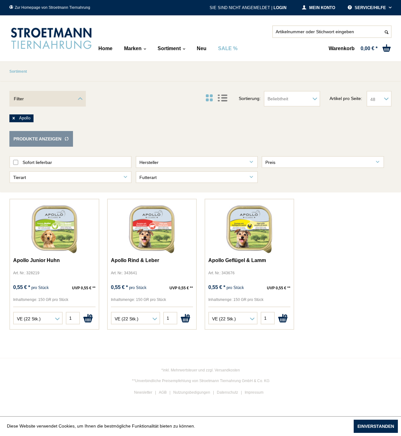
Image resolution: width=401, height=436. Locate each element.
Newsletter (143, 392)
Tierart (19, 177)
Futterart (148, 177)
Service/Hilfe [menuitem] (370, 7)
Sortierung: (250, 98)
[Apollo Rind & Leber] (152, 229)
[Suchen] (387, 31)
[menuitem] (332, 34)
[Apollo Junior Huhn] (54, 229)
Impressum (254, 392)
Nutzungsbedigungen (191, 392)
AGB (163, 392)
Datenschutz (227, 392)
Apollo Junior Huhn (36, 260)
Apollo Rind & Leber (135, 260)
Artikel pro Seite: (346, 98)
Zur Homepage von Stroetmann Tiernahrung (52, 7)
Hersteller (149, 162)
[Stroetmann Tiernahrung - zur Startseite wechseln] (51, 38)
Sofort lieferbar (37, 162)
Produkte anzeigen (37, 138)
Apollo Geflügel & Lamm (237, 260)
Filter (19, 98)
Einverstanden (375, 426)
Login (279, 7)
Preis (270, 162)
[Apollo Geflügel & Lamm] (249, 229)
